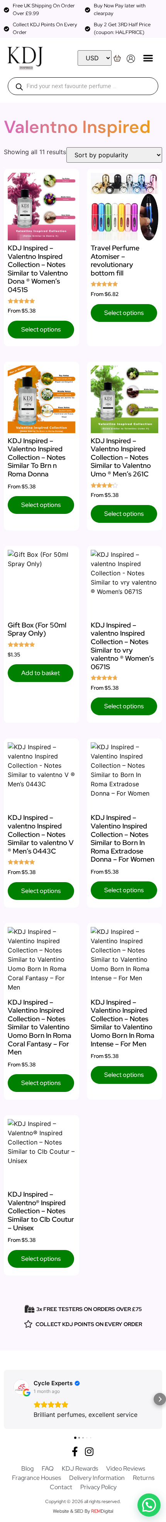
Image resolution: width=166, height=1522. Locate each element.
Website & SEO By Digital (83, 1511)
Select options (41, 329)
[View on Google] (21, 1387)
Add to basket (40, 673)
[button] (148, 58)
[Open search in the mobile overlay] (83, 86)
